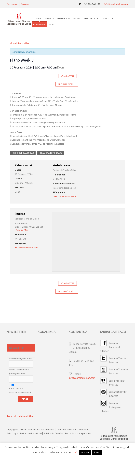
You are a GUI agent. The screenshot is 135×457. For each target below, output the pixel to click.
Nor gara (37, 19)
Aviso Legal (12, 433)
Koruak (76, 19)
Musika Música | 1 (66, 84)
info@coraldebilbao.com (116, 4)
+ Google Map (21, 230)
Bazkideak (49, 19)
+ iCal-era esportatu (51, 153)
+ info (75, 452)
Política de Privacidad (31, 433)
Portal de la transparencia (78, 433)
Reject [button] (97, 452)
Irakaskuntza (63, 19)
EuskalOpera (107, 19)
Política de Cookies (53, 433)
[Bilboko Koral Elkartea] (19, 19)
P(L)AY (51, 24)
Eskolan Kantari (90, 19)
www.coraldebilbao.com (64, 196)
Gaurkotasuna (39, 24)
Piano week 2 (67, 76)
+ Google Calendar (22, 153)
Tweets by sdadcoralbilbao (20, 416)
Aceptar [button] (85, 452)
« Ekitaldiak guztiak (19, 43)
